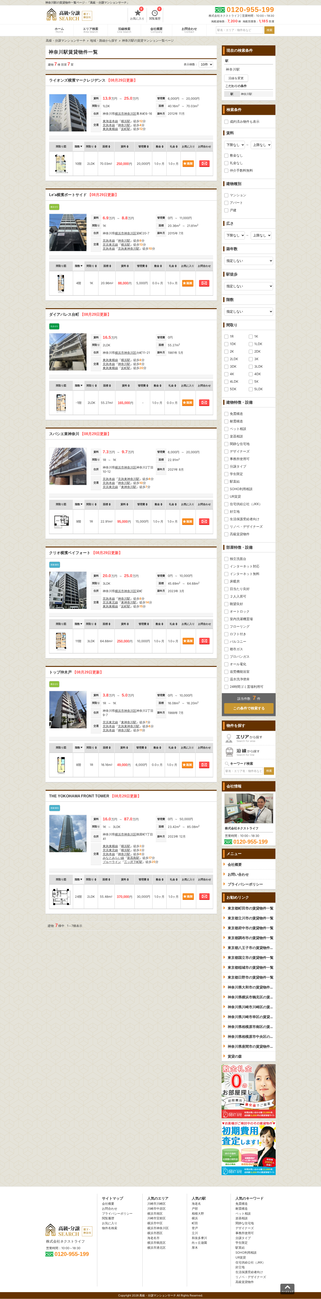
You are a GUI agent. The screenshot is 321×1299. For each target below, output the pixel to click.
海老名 (196, 1203)
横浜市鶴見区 (156, 1242)
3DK (233, 366)
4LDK (234, 381)
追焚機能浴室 (240, 671)
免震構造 (236, 414)
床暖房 (235, 581)
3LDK (258, 366)
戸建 (233, 210)
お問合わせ (189, 30)
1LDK (258, 344)
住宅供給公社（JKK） (246, 504)
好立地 (235, 511)
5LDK (258, 389)
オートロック (240, 611)
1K (256, 336)
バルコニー (238, 641)
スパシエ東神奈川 (80, 434)
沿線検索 (124, 30)
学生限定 (236, 474)
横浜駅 (125, 121)
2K (232, 351)
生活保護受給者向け (244, 519)
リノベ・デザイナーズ (246, 526)
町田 (195, 1223)
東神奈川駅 (128, 487)
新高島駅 (133, 858)
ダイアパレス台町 (80, 314)
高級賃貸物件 (240, 534)
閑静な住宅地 (240, 444)
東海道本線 (110, 121)
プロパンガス (240, 656)
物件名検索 (109, 1228)
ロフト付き (238, 634)
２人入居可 (238, 596)
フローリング (240, 626)
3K (256, 359)
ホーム (59, 30)
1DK (233, 344)
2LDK (234, 359)
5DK (233, 389)
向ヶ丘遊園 (199, 1242)
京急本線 (109, 125)
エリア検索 (90, 30)
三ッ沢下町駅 (133, 862)
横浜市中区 (155, 1223)
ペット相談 (238, 429)
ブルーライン (112, 862)
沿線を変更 (236, 78)
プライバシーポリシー (117, 1213)
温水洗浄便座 (240, 679)
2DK (257, 351)
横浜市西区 (155, 1233)
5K (256, 381)
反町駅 (125, 129)
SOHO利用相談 (241, 489)
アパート (236, 203)
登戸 (195, 1228)
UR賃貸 (235, 496)
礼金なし (236, 163)
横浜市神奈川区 (125, 113)
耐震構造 (236, 421)
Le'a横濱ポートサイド (84, 195)
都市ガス (236, 649)
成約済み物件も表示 (244, 121)
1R (232, 336)
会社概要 (156, 30)
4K (232, 374)
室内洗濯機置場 (241, 619)
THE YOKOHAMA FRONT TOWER (95, 796)
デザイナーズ (240, 451)
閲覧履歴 (154, 14)
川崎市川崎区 (156, 1203)
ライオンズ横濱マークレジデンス (93, 80)
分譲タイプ (238, 466)
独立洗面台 (238, 559)
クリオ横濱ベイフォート (85, 553)
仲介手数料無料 (241, 170)
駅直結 (235, 481)
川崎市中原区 (156, 1208)
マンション (238, 195)
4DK (257, 374)
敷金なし (236, 155)
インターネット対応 (244, 566)
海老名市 (153, 1238)
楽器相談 (236, 436)
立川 (195, 1233)
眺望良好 (236, 604)
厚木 (195, 1247)
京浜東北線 (110, 244)
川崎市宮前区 (156, 1218)
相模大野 (198, 1213)
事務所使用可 (240, 459)
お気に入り (137, 14)
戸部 (195, 1208)
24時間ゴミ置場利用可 (246, 687)
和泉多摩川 (199, 1238)
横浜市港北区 (156, 1247)
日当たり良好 (240, 589)
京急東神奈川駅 (128, 248)
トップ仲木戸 (76, 672)
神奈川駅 (124, 125)
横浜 (195, 1218)
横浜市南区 (155, 1213)
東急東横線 (110, 129)
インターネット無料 (244, 574)
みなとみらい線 (113, 858)
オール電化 (238, 664)
